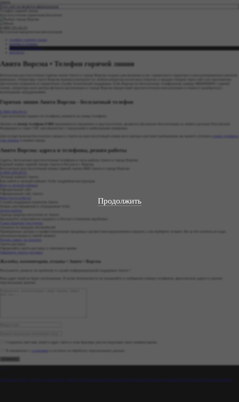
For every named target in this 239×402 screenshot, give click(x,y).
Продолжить (119, 200)
